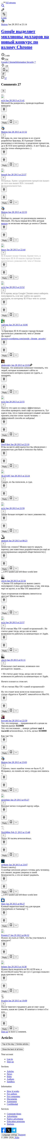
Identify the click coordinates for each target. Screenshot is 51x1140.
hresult (4, 174)
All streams (11, 2)
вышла (4, 223)
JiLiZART (5, 476)
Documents (12, 1099)
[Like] (4, 109)
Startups (10, 1124)
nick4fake (5, 800)
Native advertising (15, 1119)
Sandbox (11, 1081)
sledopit (4, 540)
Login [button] (4, 18)
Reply (4, 123)
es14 (3, 100)
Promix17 (5, 935)
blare (3, 904)
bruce (3, 249)
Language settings (9, 1135)
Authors (10, 1079)
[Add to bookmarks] (11, 121)
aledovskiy (6, 365)
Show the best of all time (12, 1049)
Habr (16, 1137)
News (9, 1074)
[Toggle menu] (2, 3)
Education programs (16, 1121)
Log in (10, 1059)
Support (22, 1134)
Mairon (4, 24)
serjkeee (4, 864)
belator (4, 966)
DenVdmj (5, 444)
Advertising (12, 1116)
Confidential (12, 1104)
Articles (10, 1071)
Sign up (4, 1031)
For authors (12, 1094)
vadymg (4, 325)
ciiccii (3, 581)
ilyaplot (4, 1000)
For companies (13, 1096)
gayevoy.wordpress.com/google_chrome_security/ (23, 338)
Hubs (9, 1076)
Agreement (12, 1101)
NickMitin (5, 832)
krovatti (4, 720)
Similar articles (22, 1044)
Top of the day (8, 1044)
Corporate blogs (14, 1114)
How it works (13, 1091)
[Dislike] (4, 117)
